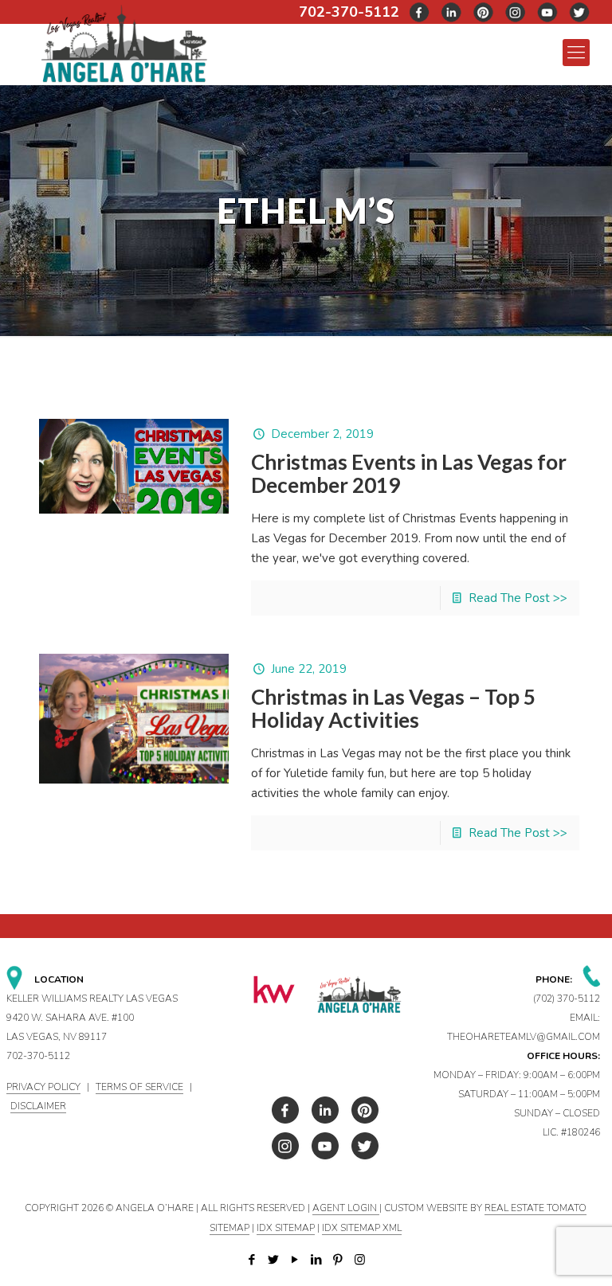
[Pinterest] (338, 1260)
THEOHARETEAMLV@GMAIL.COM (523, 1036)
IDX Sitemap (286, 1228)
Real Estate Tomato (535, 1208)
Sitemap (229, 1228)
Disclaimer (38, 1106)
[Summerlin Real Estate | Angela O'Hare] (124, 42)
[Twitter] (273, 1260)
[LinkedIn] (316, 1260)
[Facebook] (252, 1260)
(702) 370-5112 (566, 998)
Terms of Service (139, 1087)
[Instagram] (359, 1260)
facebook (420, 12)
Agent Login (345, 1208)
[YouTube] (295, 1260)
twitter (451, 12)
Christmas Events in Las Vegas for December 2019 (409, 473)
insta (515, 12)
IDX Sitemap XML (362, 1228)
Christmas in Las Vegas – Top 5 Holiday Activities (393, 708)
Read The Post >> (518, 598)
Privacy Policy (43, 1087)
